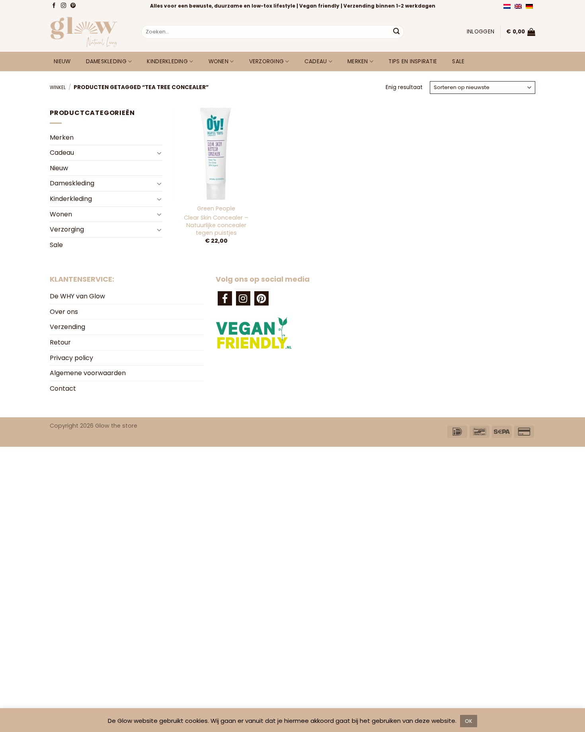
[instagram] (243, 298)
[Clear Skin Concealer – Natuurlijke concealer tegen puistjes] (216, 154)
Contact (63, 388)
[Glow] (89, 32)
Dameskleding (106, 61)
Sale (458, 61)
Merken (357, 61)
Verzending (67, 326)
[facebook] (225, 298)
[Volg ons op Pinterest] (73, 6)
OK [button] (468, 721)
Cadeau (315, 61)
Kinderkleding (167, 61)
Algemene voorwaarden (88, 373)
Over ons (64, 311)
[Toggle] (159, 153)
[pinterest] (261, 298)
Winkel (58, 87)
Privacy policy (71, 357)
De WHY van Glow (77, 296)
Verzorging (266, 61)
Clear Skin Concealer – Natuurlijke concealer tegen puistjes (216, 225)
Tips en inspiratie (412, 61)
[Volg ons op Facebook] (54, 6)
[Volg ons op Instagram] (64, 6)
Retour (60, 342)
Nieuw (62, 61)
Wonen (218, 61)
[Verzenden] (396, 32)
